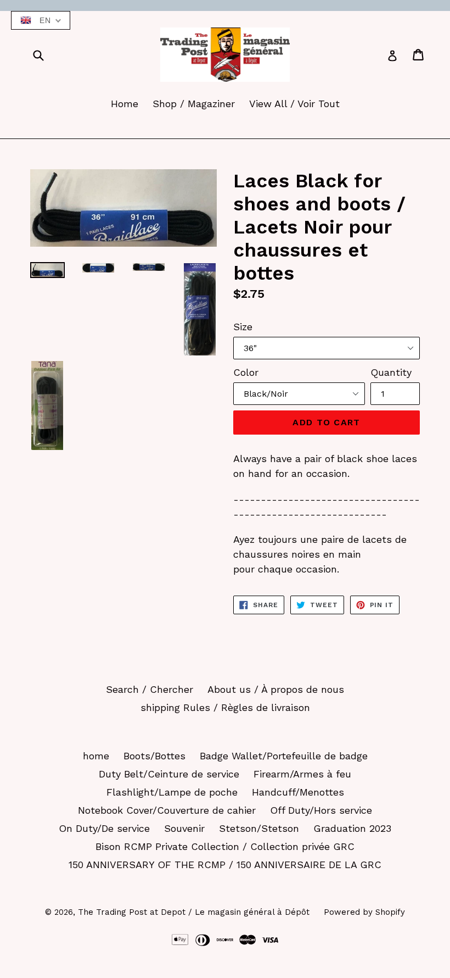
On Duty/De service (104, 828)
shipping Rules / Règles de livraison (225, 707)
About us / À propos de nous (275, 689)
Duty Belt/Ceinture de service (169, 774)
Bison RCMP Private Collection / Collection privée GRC (225, 846)
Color (245, 372)
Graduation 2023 (352, 828)
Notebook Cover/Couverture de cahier (167, 810)
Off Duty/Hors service (321, 810)
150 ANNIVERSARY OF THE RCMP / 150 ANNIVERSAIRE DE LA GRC (225, 864)
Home (124, 103)
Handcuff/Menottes (298, 792)
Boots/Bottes (154, 756)
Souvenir (184, 828)
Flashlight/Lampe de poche (172, 792)
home (96, 756)
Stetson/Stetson (259, 828)
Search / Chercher (149, 689)
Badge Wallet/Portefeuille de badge (284, 756)
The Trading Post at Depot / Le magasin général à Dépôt (194, 912)
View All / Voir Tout (294, 103)
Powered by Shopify (364, 912)
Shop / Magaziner (194, 103)
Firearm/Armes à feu (302, 774)
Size (242, 326)
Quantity (391, 372)
